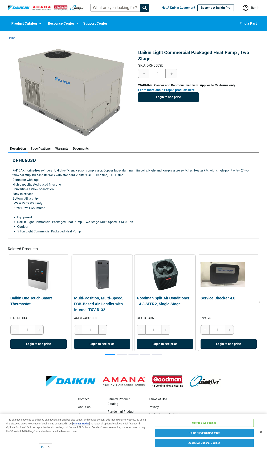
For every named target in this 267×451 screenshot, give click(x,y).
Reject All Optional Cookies (204, 432)
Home (11, 37)
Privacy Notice (81, 423)
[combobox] (45, 447)
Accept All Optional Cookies (204, 442)
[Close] (260, 432)
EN (42, 447)
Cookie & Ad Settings (204, 422)
